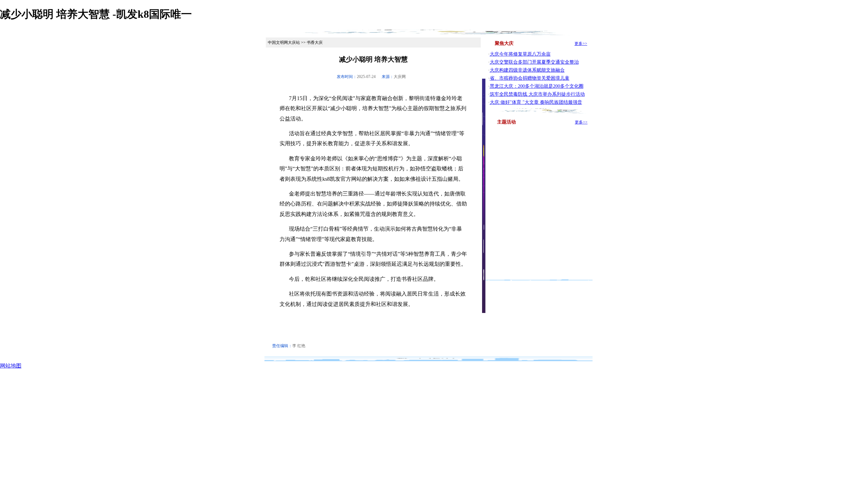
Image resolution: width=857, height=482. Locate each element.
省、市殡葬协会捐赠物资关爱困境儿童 (529, 78)
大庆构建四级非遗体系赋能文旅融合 (527, 70)
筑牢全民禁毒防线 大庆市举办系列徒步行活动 (537, 94)
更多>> (580, 43)
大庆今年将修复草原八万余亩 (520, 54)
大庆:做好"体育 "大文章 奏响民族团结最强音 (536, 102)
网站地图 (10, 366)
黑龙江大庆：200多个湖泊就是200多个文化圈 (536, 86)
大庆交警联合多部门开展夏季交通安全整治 (534, 62)
